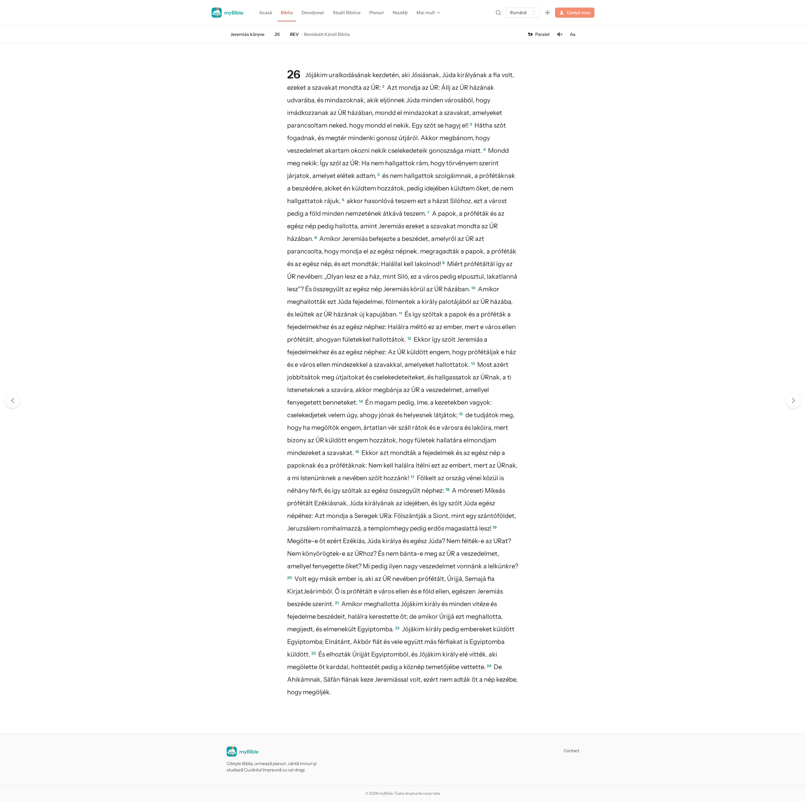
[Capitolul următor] (793, 400)
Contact (571, 750)
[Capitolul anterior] (12, 400)
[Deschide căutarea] (498, 13)
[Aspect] (547, 13)
